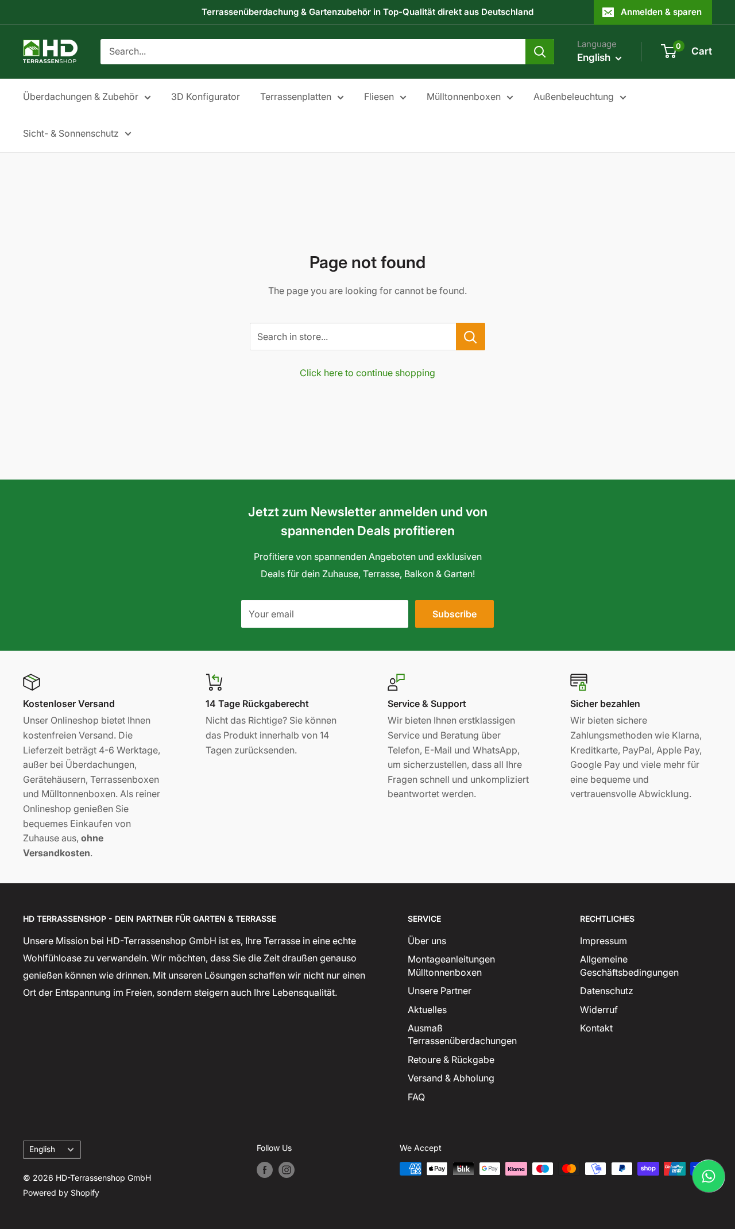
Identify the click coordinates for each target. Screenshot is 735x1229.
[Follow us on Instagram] (286, 1170)
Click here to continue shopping (367, 372)
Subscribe (454, 614)
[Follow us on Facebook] (265, 1170)
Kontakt (596, 1028)
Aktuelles (427, 1009)
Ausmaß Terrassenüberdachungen (462, 1034)
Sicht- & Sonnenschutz (71, 133)
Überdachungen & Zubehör (80, 96)
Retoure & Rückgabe (451, 1059)
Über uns (427, 940)
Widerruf (599, 1009)
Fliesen (379, 96)
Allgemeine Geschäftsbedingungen (629, 965)
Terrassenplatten (295, 96)
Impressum (603, 940)
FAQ (416, 1097)
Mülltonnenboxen (464, 96)
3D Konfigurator (205, 96)
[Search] (539, 51)
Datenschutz (606, 990)
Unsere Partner (439, 990)
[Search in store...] (470, 336)
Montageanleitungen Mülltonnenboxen (451, 965)
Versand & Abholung (451, 1078)
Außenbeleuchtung (573, 96)
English (42, 1149)
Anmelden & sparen (661, 11)
